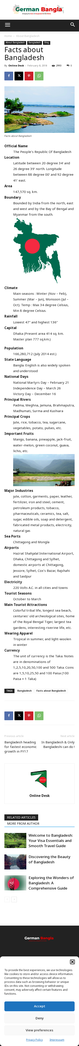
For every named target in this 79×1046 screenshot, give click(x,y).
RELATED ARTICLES (21, 818)
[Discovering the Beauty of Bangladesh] (15, 861)
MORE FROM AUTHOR (23, 824)
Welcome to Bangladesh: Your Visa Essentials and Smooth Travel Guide (51, 841)
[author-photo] (39, 790)
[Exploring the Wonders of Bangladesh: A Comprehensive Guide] (15, 882)
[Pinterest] (29, 76)
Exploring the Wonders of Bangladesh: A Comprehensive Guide (51, 883)
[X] (18, 76)
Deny (40, 1018)
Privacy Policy (34, 1040)
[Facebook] (8, 76)
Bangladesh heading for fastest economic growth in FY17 (20, 747)
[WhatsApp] (39, 76)
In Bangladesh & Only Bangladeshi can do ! (58, 744)
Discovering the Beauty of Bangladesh (49, 860)
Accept (39, 1006)
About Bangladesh (28, 36)
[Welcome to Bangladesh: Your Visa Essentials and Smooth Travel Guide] (15, 840)
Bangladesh (35, 42)
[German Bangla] (39, 9)
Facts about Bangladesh (51, 690)
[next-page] (14, 899)
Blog (46, 42)
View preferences (39, 1030)
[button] (72, 962)
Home (8, 36)
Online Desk (16, 65)
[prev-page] (7, 899)
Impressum (57, 1040)
